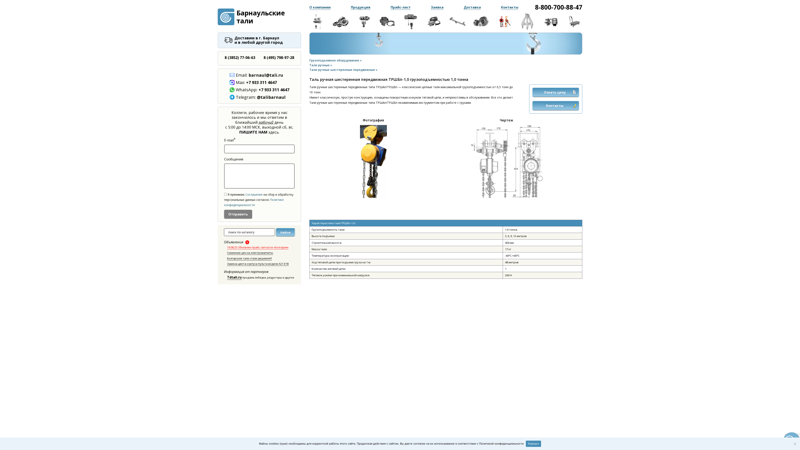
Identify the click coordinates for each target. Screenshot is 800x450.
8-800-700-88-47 (558, 7)
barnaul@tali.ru (266, 75)
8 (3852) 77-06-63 (240, 57)
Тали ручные (319, 65)
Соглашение (254, 194)
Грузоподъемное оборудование (334, 60)
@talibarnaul (271, 97)
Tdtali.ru (234, 277)
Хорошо (533, 443)
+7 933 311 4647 (261, 82)
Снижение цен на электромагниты (250, 253)
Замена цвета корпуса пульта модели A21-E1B (258, 264)
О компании (320, 7)
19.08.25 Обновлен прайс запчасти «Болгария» (258, 247)
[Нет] (795, 444)
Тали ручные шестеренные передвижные (342, 70)
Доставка (472, 7)
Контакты (509, 7)
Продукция (360, 7)
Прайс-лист (401, 7)
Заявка (437, 7)
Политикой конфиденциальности (501, 443)
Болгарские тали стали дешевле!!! (249, 258)
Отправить (238, 214)
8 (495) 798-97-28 (279, 57)
